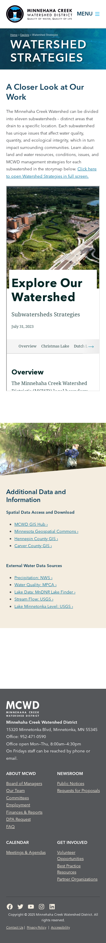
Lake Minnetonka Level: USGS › (43, 606)
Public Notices (70, 783)
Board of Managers (24, 783)
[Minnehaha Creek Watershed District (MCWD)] (39, 14)
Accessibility (60, 927)
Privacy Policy (36, 927)
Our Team (15, 790)
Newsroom (70, 773)
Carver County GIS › (33, 545)
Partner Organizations (77, 879)
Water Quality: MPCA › (35, 584)
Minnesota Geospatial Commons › (46, 531)
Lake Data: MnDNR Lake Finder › (44, 592)
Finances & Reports (24, 812)
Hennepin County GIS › (36, 538)
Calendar (17, 842)
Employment (18, 805)
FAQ (10, 826)
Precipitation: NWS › (33, 577)
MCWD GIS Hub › (31, 524)
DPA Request (18, 819)
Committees (17, 797)
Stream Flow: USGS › (33, 599)
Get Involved (72, 842)
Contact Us (14, 927)
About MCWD (21, 773)
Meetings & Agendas (26, 852)
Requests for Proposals (78, 790)
